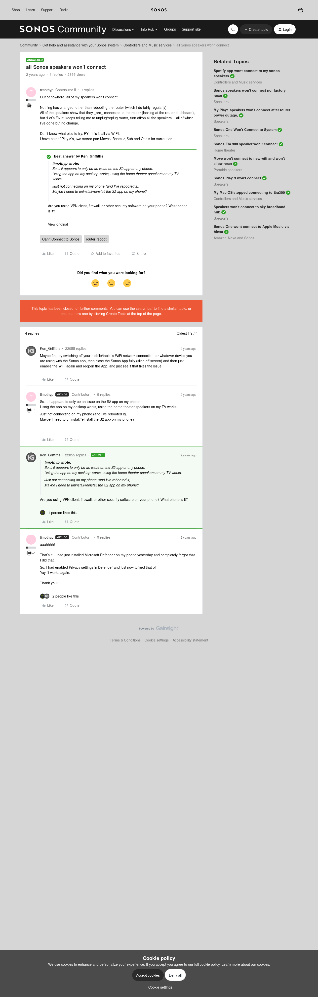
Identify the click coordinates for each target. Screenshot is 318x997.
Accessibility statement (190, 640)
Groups (170, 29)
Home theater (224, 150)
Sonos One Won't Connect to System (245, 129)
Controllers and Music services (147, 44)
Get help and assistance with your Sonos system (80, 44)
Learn (30, 9)
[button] (256, 29)
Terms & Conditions (125, 640)
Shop (16, 9)
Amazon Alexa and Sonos (234, 237)
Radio (64, 9)
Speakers (221, 101)
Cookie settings (157, 640)
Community (29, 44)
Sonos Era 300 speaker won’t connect (246, 143)
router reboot (96, 239)
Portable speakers (228, 169)
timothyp (46, 89)
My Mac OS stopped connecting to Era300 (249, 192)
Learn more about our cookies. (246, 964)
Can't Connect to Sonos (61, 239)
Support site (191, 29)
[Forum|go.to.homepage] (63, 29)
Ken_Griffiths (50, 348)
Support (47, 9)
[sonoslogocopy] (159, 10)
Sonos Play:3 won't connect (237, 177)
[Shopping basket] (300, 10)
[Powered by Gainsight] (159, 630)
